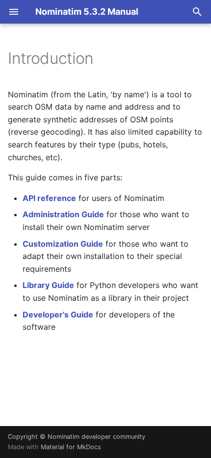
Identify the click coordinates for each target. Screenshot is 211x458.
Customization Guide (63, 244)
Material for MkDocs (71, 447)
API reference (49, 198)
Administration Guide (63, 214)
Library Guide (48, 285)
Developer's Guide (58, 314)
